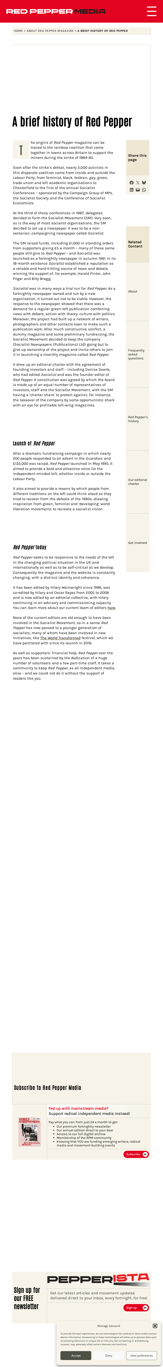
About (132, 291)
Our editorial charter (137, 482)
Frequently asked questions (136, 354)
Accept (76, 1355)
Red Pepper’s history (138, 419)
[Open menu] (152, 11)
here (111, 607)
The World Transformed (60, 638)
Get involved (137, 543)
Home (18, 31)
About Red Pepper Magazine (50, 31)
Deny (108, 1355)
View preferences (141, 1355)
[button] (155, 1326)
